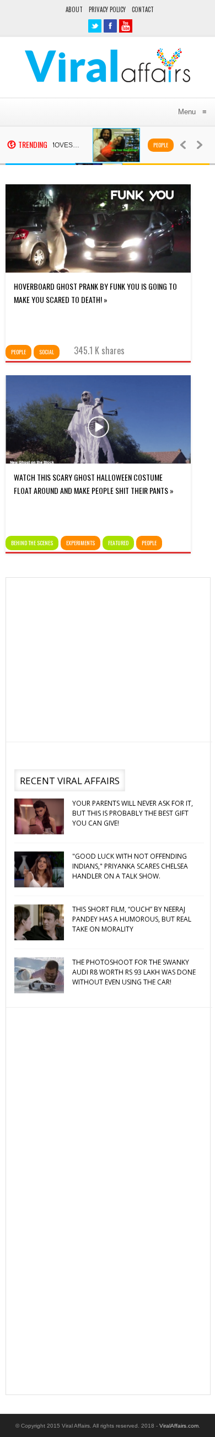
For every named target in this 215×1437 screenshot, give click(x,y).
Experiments (80, 543)
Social (46, 352)
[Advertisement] (107, 658)
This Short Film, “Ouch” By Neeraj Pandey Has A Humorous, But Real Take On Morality (131, 919)
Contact (143, 9)
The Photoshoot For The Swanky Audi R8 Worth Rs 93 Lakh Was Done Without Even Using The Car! (134, 972)
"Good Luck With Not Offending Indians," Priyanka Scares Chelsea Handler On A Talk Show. (130, 866)
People (150, 145)
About (74, 9)
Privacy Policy (107, 9)
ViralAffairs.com (178, 1426)
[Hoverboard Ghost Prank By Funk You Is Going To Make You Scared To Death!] (98, 269)
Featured (118, 543)
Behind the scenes (32, 543)
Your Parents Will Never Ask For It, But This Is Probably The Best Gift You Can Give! (132, 813)
